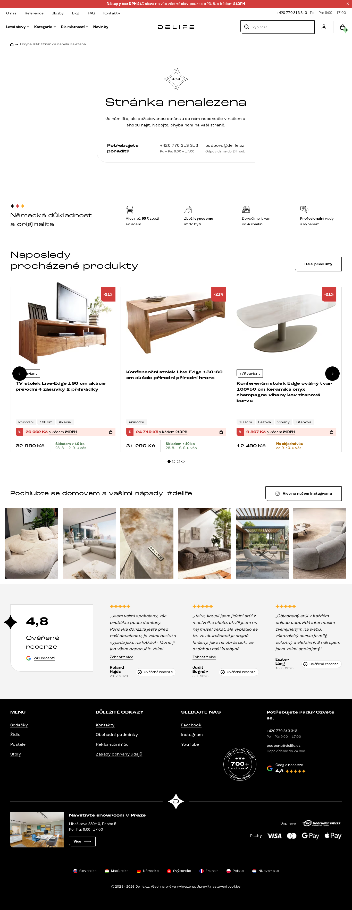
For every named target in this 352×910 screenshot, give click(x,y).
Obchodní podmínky (117, 734)
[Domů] (176, 27)
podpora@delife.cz (224, 145)
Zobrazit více (121, 657)
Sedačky (19, 725)
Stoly (15, 754)
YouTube (190, 744)
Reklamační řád (112, 744)
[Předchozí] (19, 373)
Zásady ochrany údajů (119, 754)
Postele (18, 744)
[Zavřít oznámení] (347, 3)
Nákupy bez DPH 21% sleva (131, 4)
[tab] (169, 461)
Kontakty (105, 725)
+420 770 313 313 (292, 13)
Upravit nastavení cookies (219, 887)
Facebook (191, 725)
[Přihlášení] (324, 27)
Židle (15, 734)
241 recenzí (44, 658)
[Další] (332, 373)
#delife (179, 493)
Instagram (192, 734)
